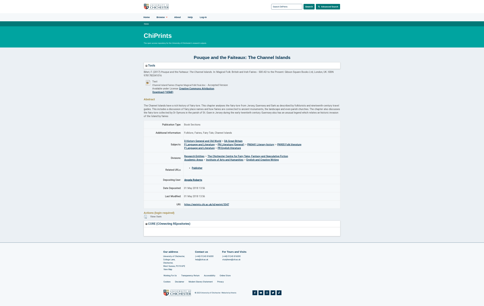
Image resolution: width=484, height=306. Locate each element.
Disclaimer (179, 282)
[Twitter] (273, 292)
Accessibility (209, 275)
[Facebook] (254, 292)
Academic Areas (193, 159)
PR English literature (229, 148)
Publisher (197, 167)
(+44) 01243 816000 (204, 256)
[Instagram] (267, 292)
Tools (151, 65)
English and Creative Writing (262, 159)
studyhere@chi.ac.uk (231, 259)
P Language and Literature (199, 144)
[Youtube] (261, 292)
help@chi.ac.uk (201, 259)
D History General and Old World (202, 140)
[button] (145, 217)
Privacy (220, 282)
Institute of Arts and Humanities (224, 159)
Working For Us (170, 275)
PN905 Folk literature (289, 144)
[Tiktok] (279, 292)
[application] (166, 17)
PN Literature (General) (231, 144)
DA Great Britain (233, 140)
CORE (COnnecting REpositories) (168, 224)
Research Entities (194, 156)
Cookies (167, 282)
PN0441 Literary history (260, 144)
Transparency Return (190, 275)
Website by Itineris (228, 293)
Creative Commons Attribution (196, 88)
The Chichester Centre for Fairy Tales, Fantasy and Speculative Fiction (247, 156)
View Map (167, 269)
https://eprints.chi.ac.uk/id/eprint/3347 (206, 204)
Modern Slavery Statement (201, 282)
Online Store (225, 275)
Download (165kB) (163, 92)
